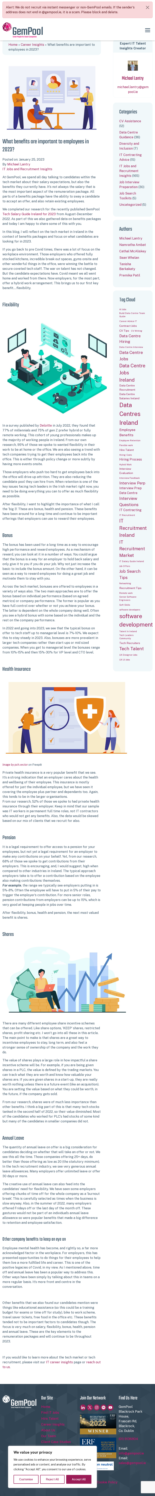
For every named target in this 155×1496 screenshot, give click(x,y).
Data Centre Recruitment (127, 387)
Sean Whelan (129, 258)
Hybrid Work (125, 464)
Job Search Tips (129, 574)
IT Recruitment (127, 515)
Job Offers (124, 566)
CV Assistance (130, 121)
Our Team (48, 1436)
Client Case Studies (56, 1442)
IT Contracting (130, 510)
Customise (26, 1479)
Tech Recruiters (129, 643)
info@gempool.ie (131, 1453)
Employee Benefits (127, 432)
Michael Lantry (18, 164)
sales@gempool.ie (132, 1463)
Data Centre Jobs (131, 355)
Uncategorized (130, 205)
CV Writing (136, 331)
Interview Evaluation (126, 471)
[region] (52, 1467)
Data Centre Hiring (130, 339)
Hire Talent (126, 449)
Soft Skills (124, 605)
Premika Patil (129, 275)
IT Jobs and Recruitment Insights (27, 169)
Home (13, 45)
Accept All (79, 1479)
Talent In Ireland (128, 631)
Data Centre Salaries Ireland (129, 396)
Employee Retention (129, 440)
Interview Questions (128, 501)
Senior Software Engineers (127, 598)
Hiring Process (130, 459)
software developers (129, 609)
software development (136, 620)
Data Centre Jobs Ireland (132, 373)
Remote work (126, 593)
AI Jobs (122, 309)
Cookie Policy (107, 1482)
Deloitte (46, 425)
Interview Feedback (129, 478)
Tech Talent (131, 648)
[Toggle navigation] (148, 30)
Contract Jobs (128, 325)
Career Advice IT (128, 321)
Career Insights (32, 45)
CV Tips (124, 330)
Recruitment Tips (130, 588)
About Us (48, 1430)
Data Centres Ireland (129, 414)
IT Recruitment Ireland (133, 528)
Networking (125, 583)
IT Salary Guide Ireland (131, 561)
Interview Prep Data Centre (130, 490)
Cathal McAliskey (132, 251)
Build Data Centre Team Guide (132, 315)
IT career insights (59, 1362)
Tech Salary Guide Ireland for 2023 (29, 214)
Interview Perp (132, 483)
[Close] (147, 7)
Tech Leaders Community (126, 637)
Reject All (52, 1479)
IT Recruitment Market (132, 548)
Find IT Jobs (50, 1412)
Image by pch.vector (15, 764)
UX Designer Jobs (128, 655)
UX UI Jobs (124, 659)
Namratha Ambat (132, 245)
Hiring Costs (125, 455)
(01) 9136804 (128, 1439)
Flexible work (126, 445)
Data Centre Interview (131, 347)
